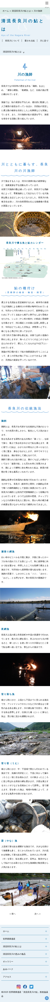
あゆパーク (8, 969)
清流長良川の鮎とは (21, 11)
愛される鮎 (30, 40)
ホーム (6, 11)
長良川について (12, 40)
